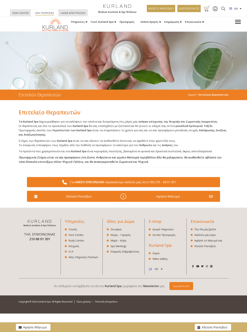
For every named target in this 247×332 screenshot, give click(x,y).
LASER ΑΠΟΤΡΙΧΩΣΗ (73, 13)
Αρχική (192, 94)
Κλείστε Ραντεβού (79, 196)
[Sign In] (215, 10)
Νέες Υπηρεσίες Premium (83, 257)
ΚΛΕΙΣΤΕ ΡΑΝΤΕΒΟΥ (161, 8)
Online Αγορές (149, 22)
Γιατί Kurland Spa (102, 22)
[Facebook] (193, 266)
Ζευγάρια (116, 229)
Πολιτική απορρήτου (106, 301)
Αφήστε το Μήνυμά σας (208, 240)
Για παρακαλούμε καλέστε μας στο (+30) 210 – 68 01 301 (123, 182)
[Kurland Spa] (55, 24)
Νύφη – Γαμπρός (120, 235)
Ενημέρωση (171, 22)
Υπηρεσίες (78, 22)
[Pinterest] (211, 266)
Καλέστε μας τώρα (205, 235)
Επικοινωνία (193, 22)
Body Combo (76, 240)
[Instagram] (206, 266)
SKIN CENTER (20, 13)
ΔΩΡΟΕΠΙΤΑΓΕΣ (189, 8)
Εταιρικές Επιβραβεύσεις (124, 251)
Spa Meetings (118, 246)
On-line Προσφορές (163, 235)
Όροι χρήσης (84, 301)
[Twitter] (202, 266)
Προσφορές (127, 22)
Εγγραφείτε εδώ (181, 286)
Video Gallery (160, 258)
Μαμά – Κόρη (118, 240)
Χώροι (156, 253)
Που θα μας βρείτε (205, 229)
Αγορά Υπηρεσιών (163, 229)
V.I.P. (71, 251)
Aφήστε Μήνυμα (168, 196)
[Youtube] (197, 266)
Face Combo (76, 235)
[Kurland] (117, 12)
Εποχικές (74, 246)
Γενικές (73, 229)
